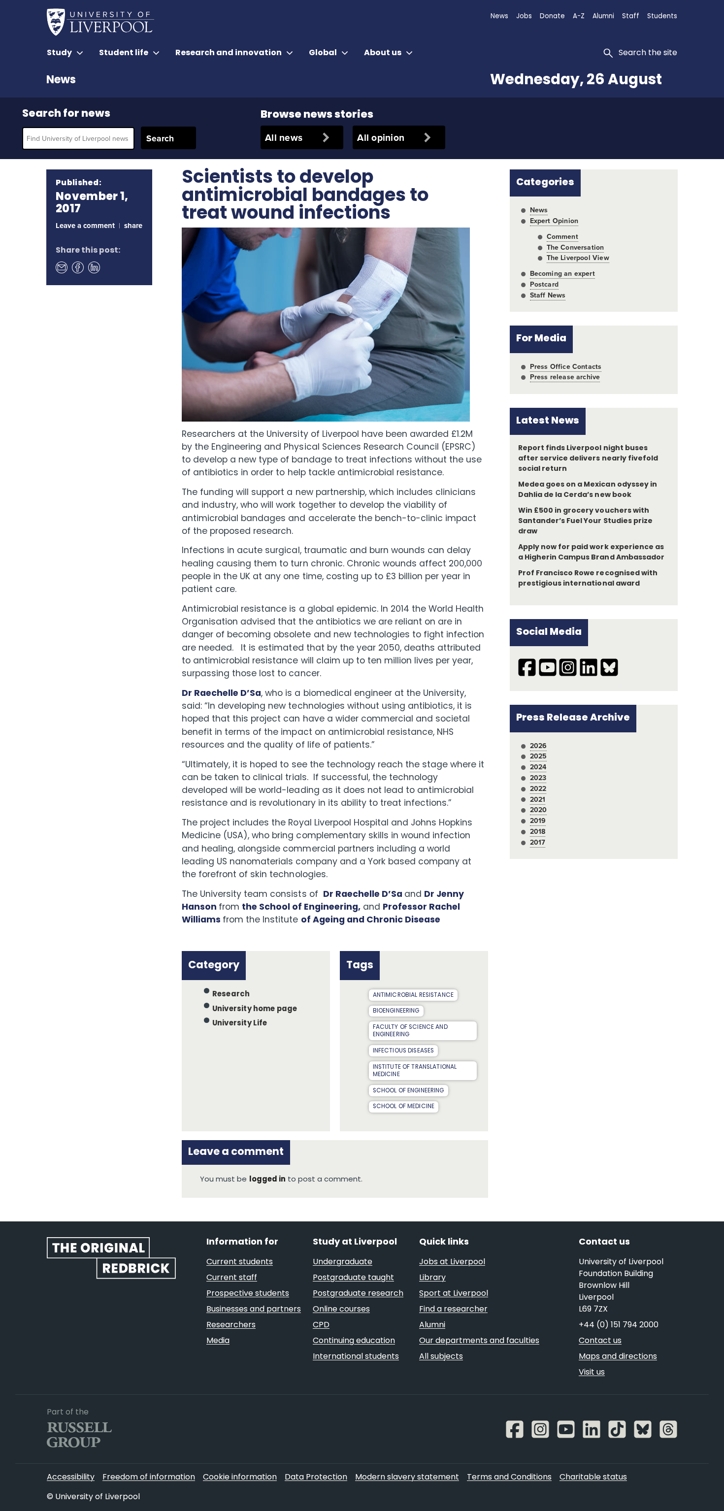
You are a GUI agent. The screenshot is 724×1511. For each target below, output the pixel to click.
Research (231, 994)
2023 (538, 778)
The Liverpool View (578, 258)
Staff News (548, 295)
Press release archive (565, 377)
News (61, 80)
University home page (254, 1009)
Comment (562, 236)
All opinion (380, 137)
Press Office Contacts (566, 366)
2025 (538, 756)
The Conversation (575, 247)
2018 (538, 831)
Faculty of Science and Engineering (410, 1031)
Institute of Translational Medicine (415, 1071)
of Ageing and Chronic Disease (371, 920)
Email (61, 267)
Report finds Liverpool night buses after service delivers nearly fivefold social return (588, 459)
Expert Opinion (554, 221)
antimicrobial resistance (413, 995)
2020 (538, 810)
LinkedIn (93, 267)
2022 (538, 788)
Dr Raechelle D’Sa (221, 694)
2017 (538, 842)
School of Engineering (408, 1091)
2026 (538, 746)
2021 (538, 799)
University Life (239, 1023)
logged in (267, 1179)
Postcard (544, 284)
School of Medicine (404, 1107)
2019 (538, 820)
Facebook (77, 267)
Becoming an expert (562, 273)
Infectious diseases (403, 1051)
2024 (538, 767)
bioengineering (396, 1011)
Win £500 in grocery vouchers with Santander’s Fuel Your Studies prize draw (585, 521)
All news (283, 137)
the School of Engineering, (301, 907)
